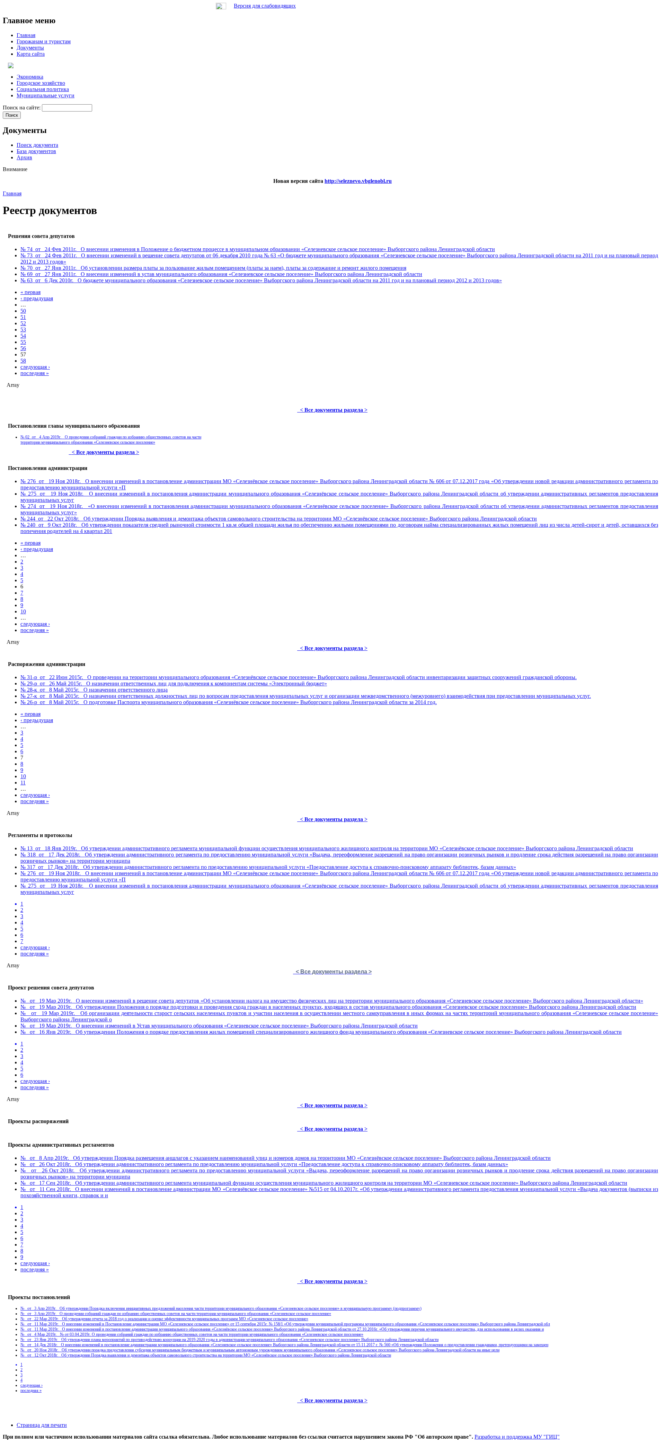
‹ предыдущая (36, 298)
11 (23, 782)
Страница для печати (42, 1425)
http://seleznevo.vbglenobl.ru (358, 181)
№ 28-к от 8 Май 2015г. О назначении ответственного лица (94, 690)
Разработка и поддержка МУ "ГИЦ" (517, 1437)
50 (23, 311)
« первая (30, 292)
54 (23, 336)
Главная (12, 193)
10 (23, 611)
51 (23, 317)
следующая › (35, 367)
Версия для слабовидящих (265, 6)
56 (23, 348)
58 (23, 361)
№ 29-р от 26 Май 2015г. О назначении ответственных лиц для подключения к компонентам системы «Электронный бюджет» (173, 683)
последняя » (34, 373)
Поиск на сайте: (22, 107)
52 (23, 323)
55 (23, 342)
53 (23, 329)
